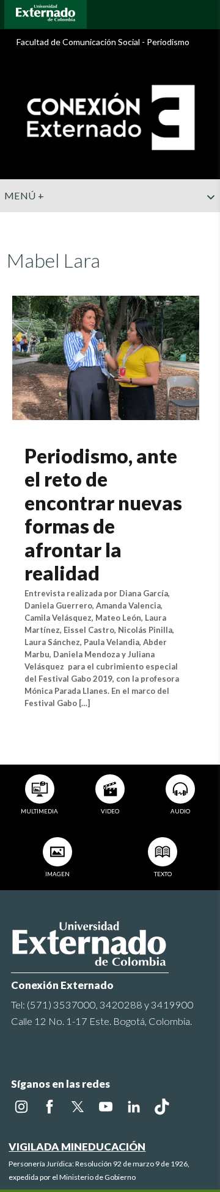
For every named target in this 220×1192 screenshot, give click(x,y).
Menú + (24, 195)
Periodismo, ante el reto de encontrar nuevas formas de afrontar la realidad (103, 514)
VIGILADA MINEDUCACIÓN (77, 1146)
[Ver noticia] (105, 356)
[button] (206, 221)
